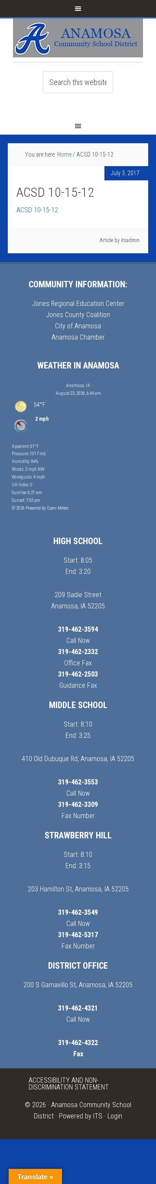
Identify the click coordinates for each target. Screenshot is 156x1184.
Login (114, 1116)
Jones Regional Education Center (78, 303)
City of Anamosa (78, 326)
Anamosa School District (78, 40)
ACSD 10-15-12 (37, 210)
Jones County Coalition (78, 315)
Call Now (78, 640)
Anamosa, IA (78, 385)
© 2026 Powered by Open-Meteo (40, 508)
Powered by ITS (80, 1116)
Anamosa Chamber (78, 337)
